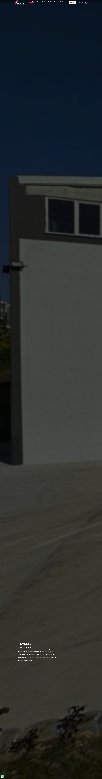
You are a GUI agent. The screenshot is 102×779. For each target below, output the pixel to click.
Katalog (44, 1)
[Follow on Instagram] (84, 3)
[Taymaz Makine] (21, 2)
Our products (51, 1)
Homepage (31, 1)
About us (38, 1)
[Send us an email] (86, 3)
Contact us (60, 1)
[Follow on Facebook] (82, 3)
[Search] (79, 3)
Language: (32, 3)
